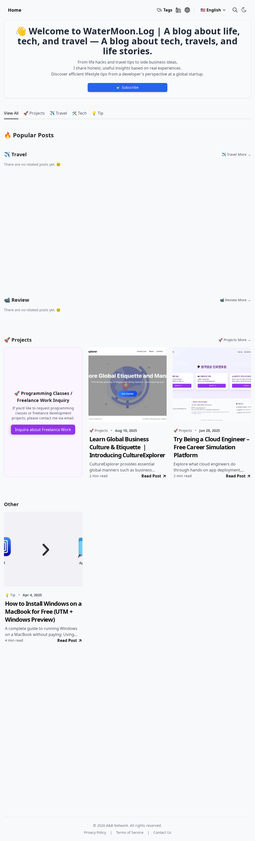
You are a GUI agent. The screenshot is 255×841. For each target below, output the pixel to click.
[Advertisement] (127, 238)
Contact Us (162, 832)
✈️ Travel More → (236, 154)
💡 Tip (97, 113)
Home (14, 10)
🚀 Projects (34, 113)
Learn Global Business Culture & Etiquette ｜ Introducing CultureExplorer (127, 447)
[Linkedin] (178, 10)
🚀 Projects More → (234, 339)
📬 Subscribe (127, 87)
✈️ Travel (58, 113)
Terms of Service (129, 832)
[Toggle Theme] (244, 10)
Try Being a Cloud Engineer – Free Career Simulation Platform (211, 447)
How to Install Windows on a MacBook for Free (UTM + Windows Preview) (43, 611)
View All (11, 113)
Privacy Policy (95, 832)
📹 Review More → (235, 300)
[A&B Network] (187, 10)
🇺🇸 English (210, 10)
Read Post (151, 476)
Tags (167, 10)
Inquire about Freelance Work (43, 429)
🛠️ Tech (79, 113)
